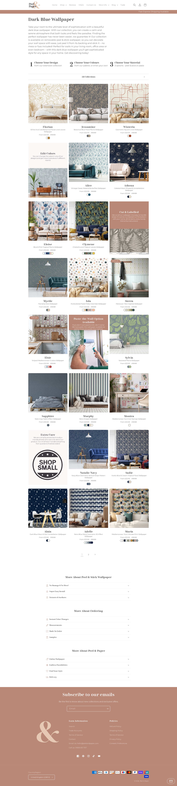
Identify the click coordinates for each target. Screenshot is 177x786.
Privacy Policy (115, 739)
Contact (72, 739)
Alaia (47, 531)
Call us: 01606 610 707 (78, 748)
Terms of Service (76, 735)
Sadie (129, 472)
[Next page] (95, 554)
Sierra (129, 301)
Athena (129, 185)
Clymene (88, 244)
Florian (48, 127)
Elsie (48, 357)
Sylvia (129, 357)
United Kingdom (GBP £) (40, 777)
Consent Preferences (118, 743)
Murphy (88, 416)
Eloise (48, 244)
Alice (88, 185)
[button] (63, 4)
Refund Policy (115, 726)
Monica (129, 416)
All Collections (88, 77)
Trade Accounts (75, 731)
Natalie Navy (88, 472)
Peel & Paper (144, 781)
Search (72, 726)
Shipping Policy (116, 731)
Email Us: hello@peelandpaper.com (84, 743)
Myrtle (47, 301)
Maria (129, 531)
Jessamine (88, 127)
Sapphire (48, 416)
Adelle (88, 531)
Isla (88, 301)
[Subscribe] (107, 709)
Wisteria (129, 127)
